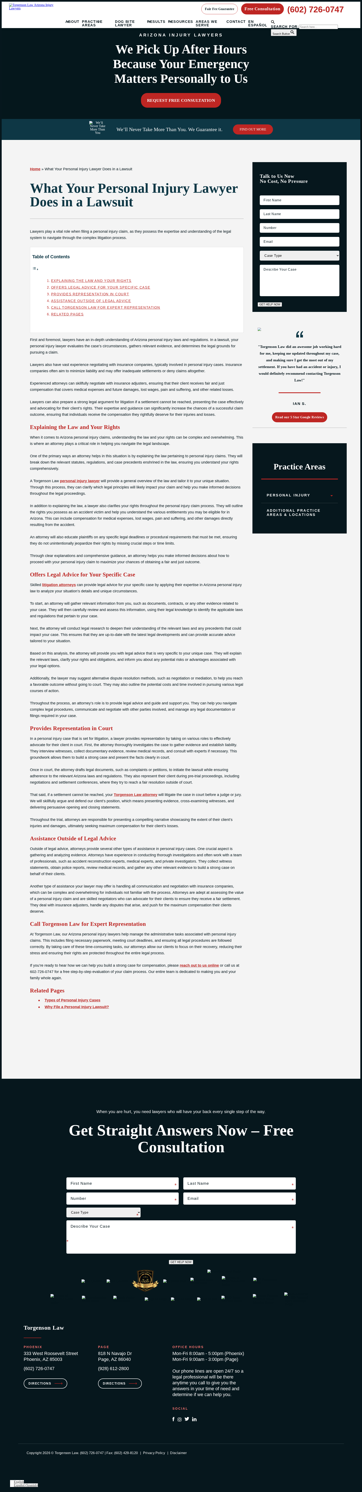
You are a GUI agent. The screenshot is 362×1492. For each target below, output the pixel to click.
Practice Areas (92, 23)
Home (35, 169)
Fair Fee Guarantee (219, 9)
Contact (236, 22)
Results (156, 22)
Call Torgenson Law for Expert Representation (105, 307)
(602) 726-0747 (315, 9)
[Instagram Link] (179, 1419)
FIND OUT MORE (253, 129)
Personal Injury (288, 495)
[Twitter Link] (187, 1419)
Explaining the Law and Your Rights (91, 281)
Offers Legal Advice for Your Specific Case (100, 287)
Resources (180, 22)
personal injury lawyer (80, 481)
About (72, 22)
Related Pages (67, 314)
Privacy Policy (154, 1453)
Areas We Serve (206, 23)
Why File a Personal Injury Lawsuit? (77, 1007)
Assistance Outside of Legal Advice (91, 301)
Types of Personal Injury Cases (72, 1000)
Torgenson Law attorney (135, 795)
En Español (257, 23)
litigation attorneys (59, 585)
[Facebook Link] (173, 1419)
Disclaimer (178, 1453)
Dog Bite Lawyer (125, 23)
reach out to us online (199, 965)
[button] (273, 23)
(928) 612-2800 (113, 1368)
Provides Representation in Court (90, 294)
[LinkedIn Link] (194, 1419)
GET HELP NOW (269, 304)
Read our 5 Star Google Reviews (299, 417)
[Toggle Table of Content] (35, 269)
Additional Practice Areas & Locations (294, 513)
